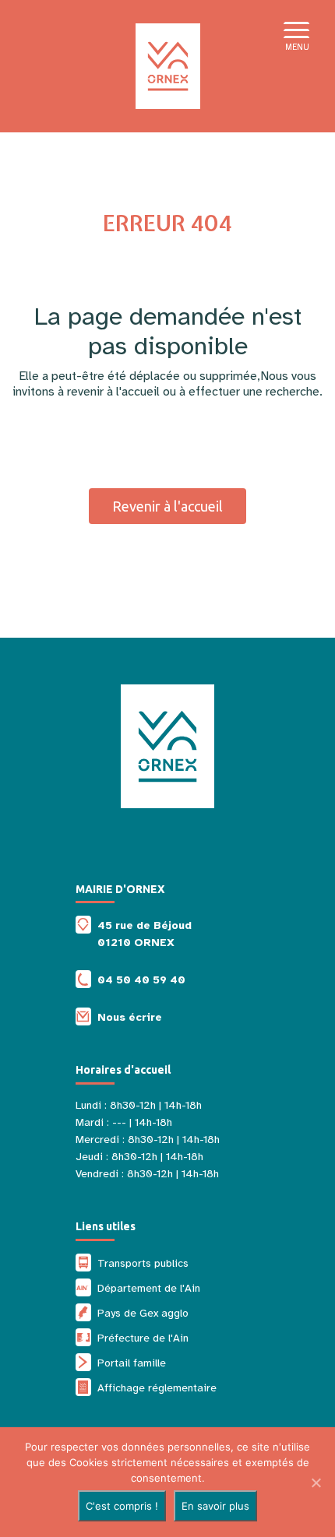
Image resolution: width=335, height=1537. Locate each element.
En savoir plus (215, 1506)
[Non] (315, 1482)
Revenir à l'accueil (167, 506)
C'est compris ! (122, 1506)
